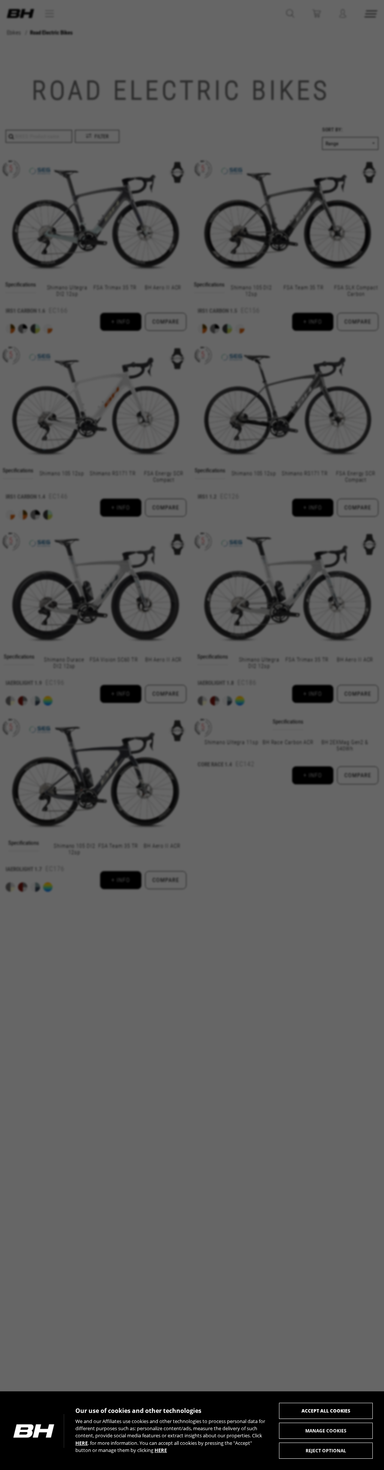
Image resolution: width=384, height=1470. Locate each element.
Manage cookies (325, 1431)
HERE (81, 1443)
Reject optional (326, 1450)
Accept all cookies (326, 1411)
